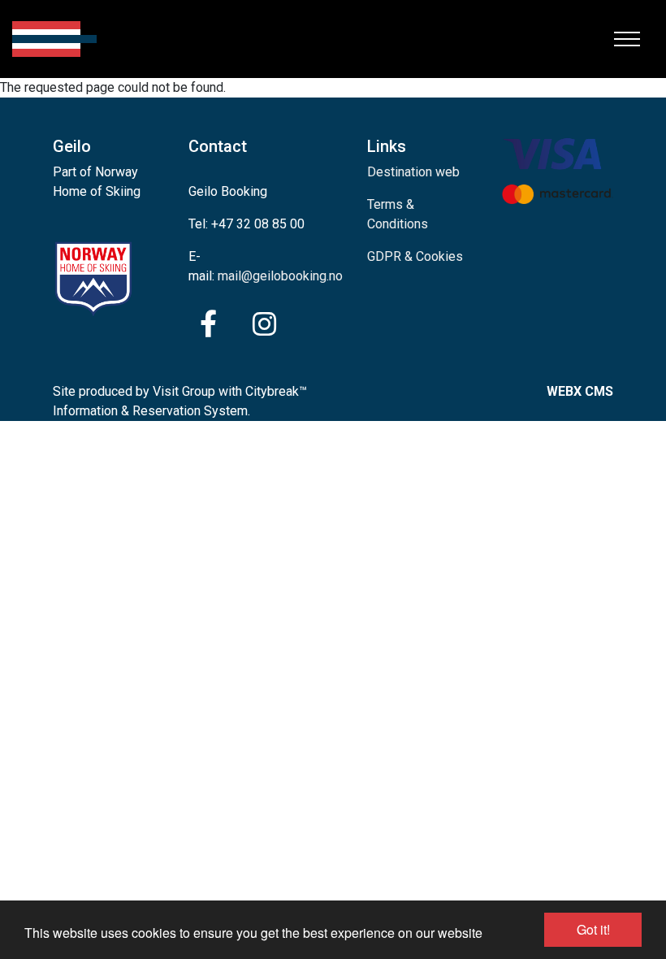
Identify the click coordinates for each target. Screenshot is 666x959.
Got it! (593, 929)
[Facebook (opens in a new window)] (208, 324)
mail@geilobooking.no (280, 276)
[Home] (54, 39)
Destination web (413, 172)
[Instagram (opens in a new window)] (264, 324)
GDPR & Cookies (415, 256)
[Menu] (627, 39)
